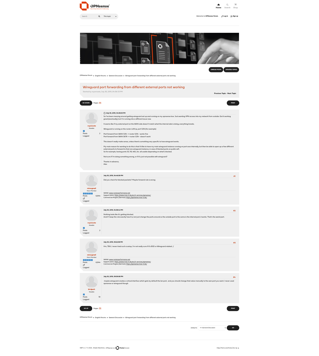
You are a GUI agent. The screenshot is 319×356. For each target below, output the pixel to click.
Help (218, 348)
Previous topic (220, 93)
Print (233, 103)
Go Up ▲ (236, 348)
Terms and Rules (226, 348)
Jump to (194, 328)
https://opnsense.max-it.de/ (136, 197)
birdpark (91, 289)
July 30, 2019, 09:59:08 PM (113, 276)
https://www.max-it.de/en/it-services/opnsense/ (133, 195)
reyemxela (91, 126)
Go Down (85, 103)
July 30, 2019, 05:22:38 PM (113, 242)
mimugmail (91, 188)
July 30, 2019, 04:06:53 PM (115, 113)
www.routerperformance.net (119, 193)
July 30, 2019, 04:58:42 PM (113, 210)
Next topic (231, 93)
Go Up (86, 308)
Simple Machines (99, 348)
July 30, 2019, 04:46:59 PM (113, 175)
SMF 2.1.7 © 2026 (86, 348)
